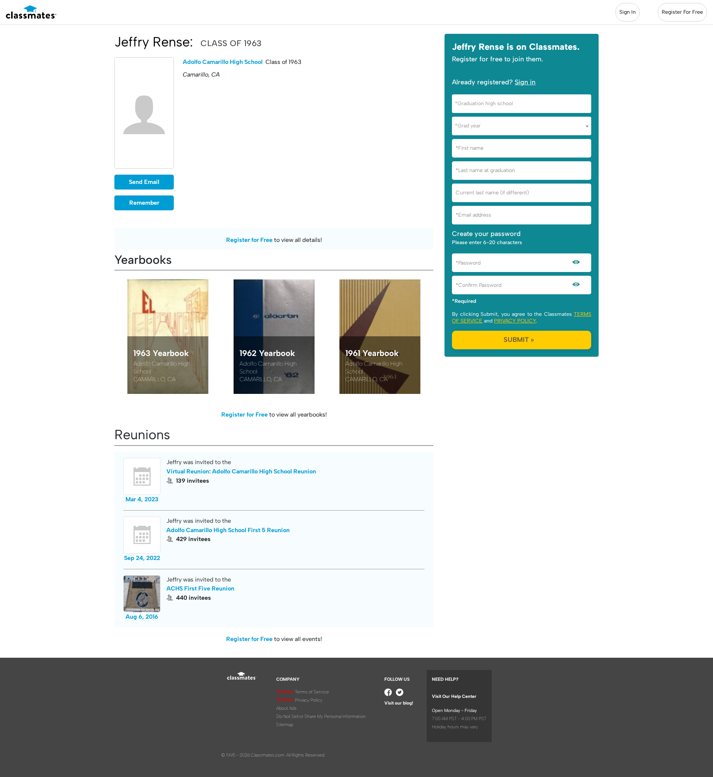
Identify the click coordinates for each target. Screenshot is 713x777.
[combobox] (521, 103)
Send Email (144, 181)
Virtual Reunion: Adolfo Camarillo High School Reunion (241, 471)
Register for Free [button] (249, 239)
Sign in (525, 82)
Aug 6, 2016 (142, 616)
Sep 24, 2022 (142, 557)
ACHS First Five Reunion (200, 588)
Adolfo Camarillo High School (223, 61)
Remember (144, 202)
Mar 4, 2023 (142, 499)
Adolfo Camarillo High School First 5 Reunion (228, 530)
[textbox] (521, 103)
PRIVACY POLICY (515, 321)
